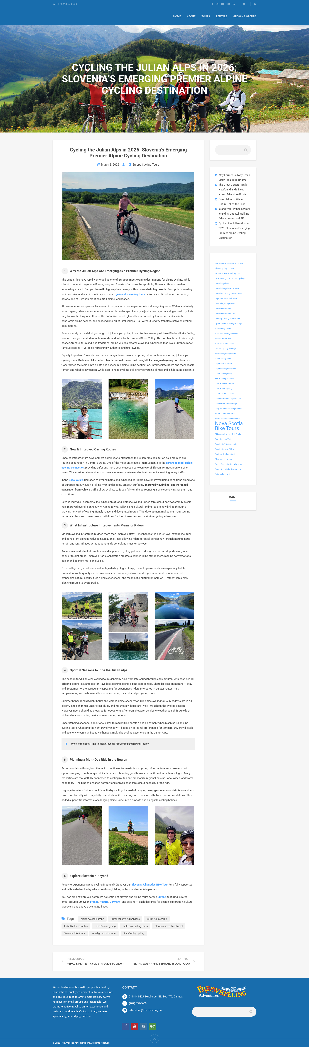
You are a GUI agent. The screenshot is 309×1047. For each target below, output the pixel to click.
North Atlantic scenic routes (227, 419)
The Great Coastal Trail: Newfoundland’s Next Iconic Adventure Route (233, 189)
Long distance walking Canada (228, 409)
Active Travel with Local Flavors (229, 263)
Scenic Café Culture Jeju (226, 444)
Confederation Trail (223, 308)
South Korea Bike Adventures (228, 469)
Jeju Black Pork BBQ (224, 363)
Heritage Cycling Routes (225, 353)
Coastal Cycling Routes (225, 303)
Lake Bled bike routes (76, 926)
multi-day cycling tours (135, 926)
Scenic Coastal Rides (224, 449)
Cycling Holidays (234, 323)
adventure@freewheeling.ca (145, 1010)
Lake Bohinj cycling (105, 926)
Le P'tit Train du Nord (224, 394)
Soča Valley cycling (133, 933)
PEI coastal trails (222, 434)
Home (177, 16)
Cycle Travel (220, 323)
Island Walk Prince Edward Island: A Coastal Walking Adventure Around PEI (234, 213)
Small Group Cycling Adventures (229, 464)
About (191, 16)
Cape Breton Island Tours (226, 298)
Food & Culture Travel (224, 343)
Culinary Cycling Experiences (227, 318)
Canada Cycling (222, 283)
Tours (206, 16)
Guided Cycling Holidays (225, 348)
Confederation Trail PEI (225, 313)
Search (245, 151)
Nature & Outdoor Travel (226, 414)
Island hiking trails (223, 358)
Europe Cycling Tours (146, 164)
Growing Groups (244, 16)
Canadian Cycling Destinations (228, 293)
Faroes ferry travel (223, 338)
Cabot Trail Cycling (236, 278)
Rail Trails (236, 434)
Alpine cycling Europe (92, 919)
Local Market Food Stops (226, 404)
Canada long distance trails (227, 288)
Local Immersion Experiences (228, 399)
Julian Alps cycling (157, 919)
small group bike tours (104, 933)
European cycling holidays (125, 919)
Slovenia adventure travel (169, 926)
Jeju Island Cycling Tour (225, 368)
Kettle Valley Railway (224, 378)
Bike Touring (220, 278)
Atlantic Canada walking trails (228, 273)
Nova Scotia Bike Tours (229, 426)
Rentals (221, 16)
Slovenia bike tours (74, 933)
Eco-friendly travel (223, 328)
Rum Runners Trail (223, 439)
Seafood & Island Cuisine (226, 454)
